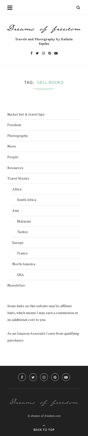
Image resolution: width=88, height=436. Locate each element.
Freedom (14, 124)
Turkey (22, 231)
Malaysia (24, 221)
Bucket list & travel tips (25, 114)
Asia (15, 210)
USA (20, 274)
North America (23, 264)
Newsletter (16, 285)
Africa (17, 189)
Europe (17, 242)
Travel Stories (18, 178)
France (22, 253)
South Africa (26, 199)
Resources (15, 167)
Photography (17, 135)
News (11, 146)
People (12, 157)
